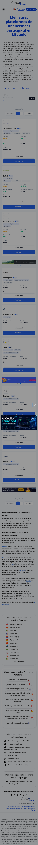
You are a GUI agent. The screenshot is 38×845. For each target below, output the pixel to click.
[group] (19, 422)
